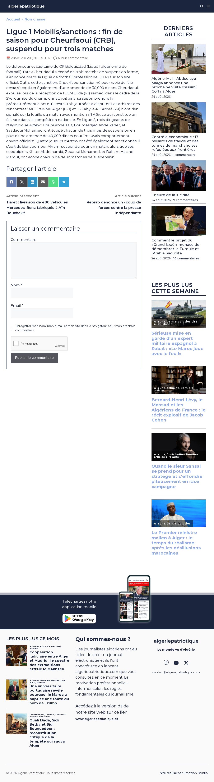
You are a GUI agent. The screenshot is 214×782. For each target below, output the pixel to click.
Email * (17, 305)
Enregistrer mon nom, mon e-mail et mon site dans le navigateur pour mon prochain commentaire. (75, 328)
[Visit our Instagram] (176, 663)
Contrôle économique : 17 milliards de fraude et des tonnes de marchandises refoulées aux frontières (175, 143)
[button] (202, 6)
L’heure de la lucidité (171, 195)
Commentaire (23, 239)
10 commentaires (186, 258)
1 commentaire (184, 155)
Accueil (13, 19)
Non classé (34, 19)
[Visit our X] (186, 663)
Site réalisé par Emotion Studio (184, 773)
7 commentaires (185, 200)
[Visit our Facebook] (166, 663)
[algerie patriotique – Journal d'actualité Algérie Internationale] (26, 6)
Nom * (16, 285)
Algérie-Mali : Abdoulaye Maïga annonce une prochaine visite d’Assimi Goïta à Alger (174, 84)
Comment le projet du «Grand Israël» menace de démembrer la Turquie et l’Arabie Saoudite (175, 246)
